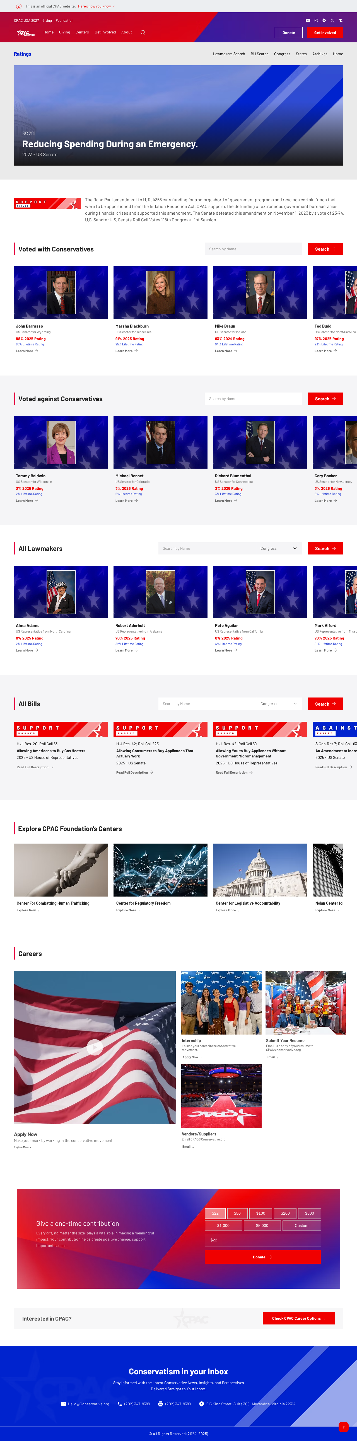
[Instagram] (316, 20)
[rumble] (324, 20)
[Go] (344, 1427)
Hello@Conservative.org (88, 1403)
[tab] (215, 1213)
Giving (47, 20)
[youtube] (308, 20)
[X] (332, 20)
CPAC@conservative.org (283, 1050)
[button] (142, 32)
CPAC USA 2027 (26, 20)
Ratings (22, 54)
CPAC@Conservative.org (207, 1139)
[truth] (340, 20)
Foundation (64, 20)
